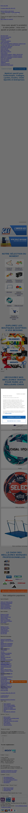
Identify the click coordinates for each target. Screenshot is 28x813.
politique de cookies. (8, 413)
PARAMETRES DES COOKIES (14, 421)
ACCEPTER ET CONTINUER (14, 417)
